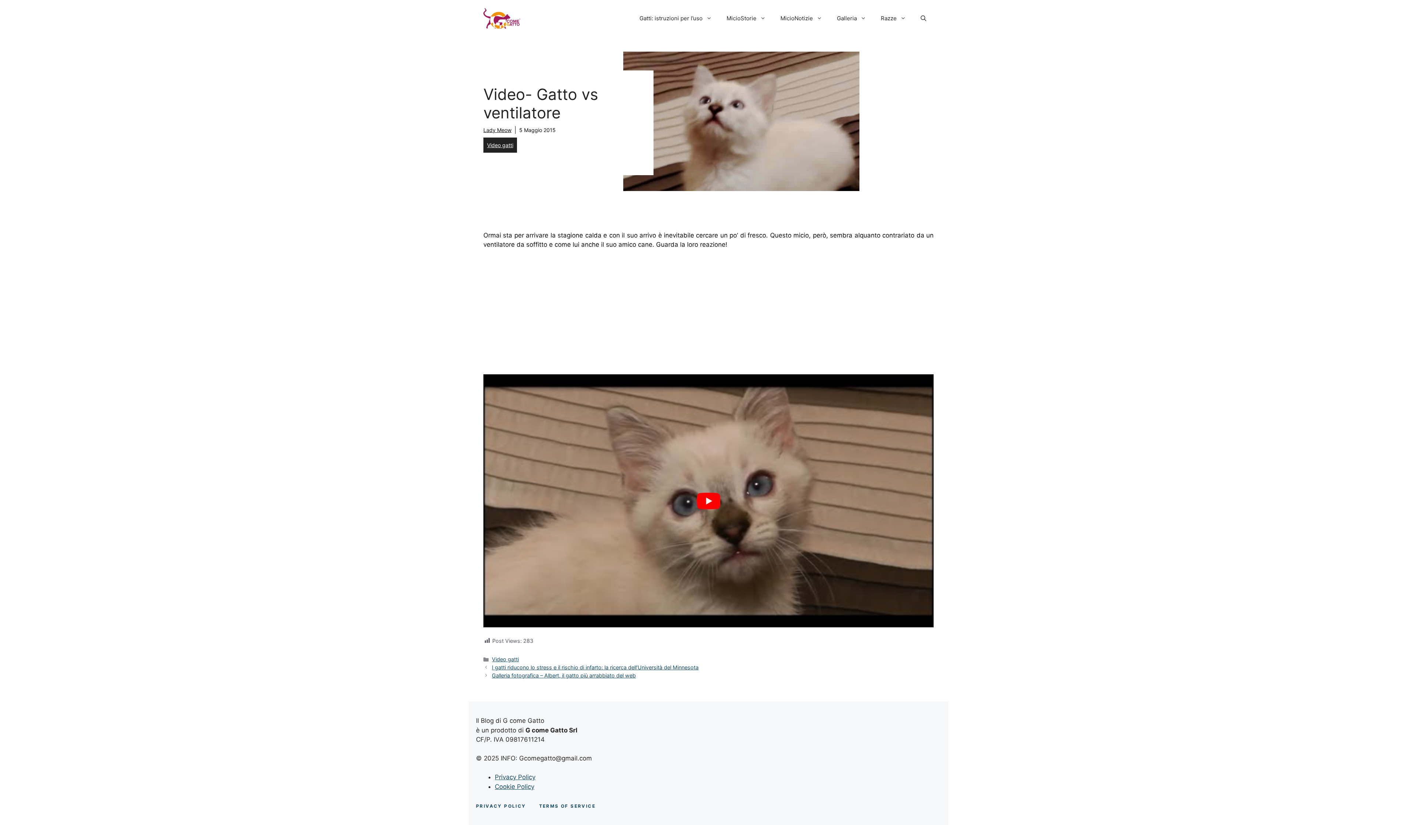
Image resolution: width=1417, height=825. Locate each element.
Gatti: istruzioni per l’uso (671, 18)
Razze (889, 18)
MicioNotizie (796, 18)
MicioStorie (741, 18)
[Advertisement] (708, 310)
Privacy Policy (515, 777)
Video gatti (500, 145)
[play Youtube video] (708, 500)
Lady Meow (497, 130)
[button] (923, 18)
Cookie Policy (514, 786)
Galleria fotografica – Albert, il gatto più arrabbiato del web (564, 675)
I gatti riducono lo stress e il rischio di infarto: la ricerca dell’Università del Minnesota (595, 667)
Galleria (847, 18)
